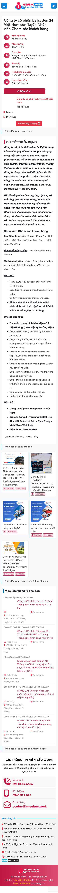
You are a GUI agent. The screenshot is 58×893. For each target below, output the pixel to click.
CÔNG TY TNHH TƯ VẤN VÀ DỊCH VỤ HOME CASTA (26, 687)
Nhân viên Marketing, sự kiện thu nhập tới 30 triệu (43, 528)
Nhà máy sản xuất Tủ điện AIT (17, 657)
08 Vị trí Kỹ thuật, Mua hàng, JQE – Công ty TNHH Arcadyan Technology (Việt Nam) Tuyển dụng (15, 564)
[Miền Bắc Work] (29, 5)
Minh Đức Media (22, 880)
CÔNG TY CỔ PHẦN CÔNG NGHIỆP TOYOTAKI (24, 627)
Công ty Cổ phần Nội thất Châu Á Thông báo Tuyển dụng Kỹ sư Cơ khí (35, 604)
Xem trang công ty (28, 123)
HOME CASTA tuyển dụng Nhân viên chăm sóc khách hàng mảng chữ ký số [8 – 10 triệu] (34, 724)
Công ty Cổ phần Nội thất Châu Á (19, 598)
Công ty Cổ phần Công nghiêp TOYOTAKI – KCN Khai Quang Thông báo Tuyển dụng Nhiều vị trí (35, 634)
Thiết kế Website (21, 883)
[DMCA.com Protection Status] (10, 860)
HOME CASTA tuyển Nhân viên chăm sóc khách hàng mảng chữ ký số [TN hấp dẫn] (35, 694)
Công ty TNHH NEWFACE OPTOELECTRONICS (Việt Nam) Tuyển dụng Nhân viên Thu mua (42, 484)
